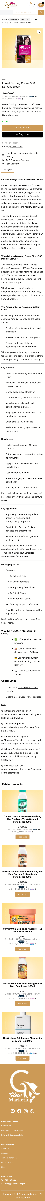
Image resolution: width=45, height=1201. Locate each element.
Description (8, 170)
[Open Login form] (35, 5)
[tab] (7, 170)
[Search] (41, 12)
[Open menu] (2, 12)
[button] (39, 32)
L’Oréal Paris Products (30, 697)
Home (4, 19)
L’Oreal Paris (16, 146)
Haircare (13, 19)
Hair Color (25, 19)
